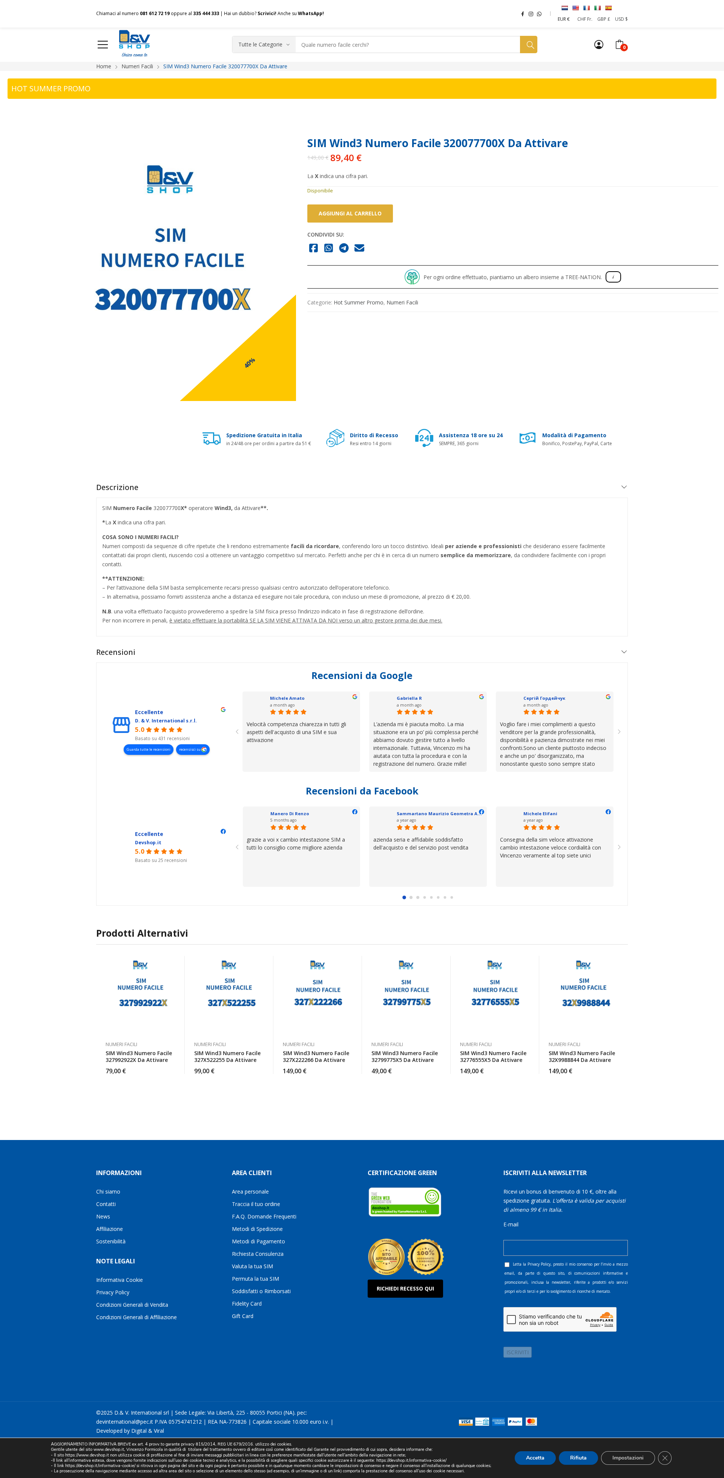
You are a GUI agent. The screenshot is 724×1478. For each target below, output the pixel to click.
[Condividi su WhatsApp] (329, 248)
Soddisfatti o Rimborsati (261, 1291)
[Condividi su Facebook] (313, 248)
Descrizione (117, 487)
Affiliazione (109, 1228)
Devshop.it (148, 842)
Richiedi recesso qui (405, 1288)
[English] (575, 8)
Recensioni (115, 652)
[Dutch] (564, 8)
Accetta (535, 1457)
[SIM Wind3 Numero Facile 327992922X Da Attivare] (140, 994)
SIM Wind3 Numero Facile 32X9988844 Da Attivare (582, 1056)
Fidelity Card (247, 1303)
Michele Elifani (540, 813)
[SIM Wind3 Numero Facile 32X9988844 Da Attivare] (583, 994)
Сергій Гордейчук (544, 698)
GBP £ (603, 19)
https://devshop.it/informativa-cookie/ (411, 1460)
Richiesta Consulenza (258, 1253)
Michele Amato (287, 698)
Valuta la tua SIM (252, 1266)
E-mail (510, 1224)
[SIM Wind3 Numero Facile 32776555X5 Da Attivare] (495, 994)
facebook (522, 13)
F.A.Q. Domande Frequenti (264, 1216)
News (103, 1216)
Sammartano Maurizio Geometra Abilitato (445, 813)
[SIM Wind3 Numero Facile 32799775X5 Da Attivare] (406, 994)
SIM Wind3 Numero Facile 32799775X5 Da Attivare (404, 1056)
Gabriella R (409, 698)
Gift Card (242, 1316)
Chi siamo (108, 1191)
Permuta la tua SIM (255, 1278)
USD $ (621, 19)
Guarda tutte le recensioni (148, 749)
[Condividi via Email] (359, 248)
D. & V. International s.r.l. (166, 720)
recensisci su (190, 749)
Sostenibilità (111, 1241)
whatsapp (539, 13)
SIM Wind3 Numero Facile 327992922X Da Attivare (139, 1056)
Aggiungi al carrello (350, 213)
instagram (531, 13)
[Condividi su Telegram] (344, 248)
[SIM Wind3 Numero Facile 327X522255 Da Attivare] (229, 994)
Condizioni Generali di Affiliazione (136, 1317)
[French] (586, 8)
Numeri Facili (402, 302)
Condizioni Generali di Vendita (132, 1304)
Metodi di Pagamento (258, 1241)
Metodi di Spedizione (257, 1228)
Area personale (250, 1191)
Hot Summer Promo (358, 302)
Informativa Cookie (119, 1279)
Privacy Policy (112, 1292)
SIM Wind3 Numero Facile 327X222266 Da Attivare (316, 1056)
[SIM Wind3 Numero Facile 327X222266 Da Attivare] (317, 994)
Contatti (106, 1204)
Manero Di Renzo (289, 813)
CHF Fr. (584, 19)
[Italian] (597, 8)
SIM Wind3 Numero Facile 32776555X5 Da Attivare (493, 1056)
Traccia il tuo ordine (256, 1204)
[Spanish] (608, 8)
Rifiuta (578, 1457)
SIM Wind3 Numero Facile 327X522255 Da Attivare (227, 1056)
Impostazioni (628, 1457)
